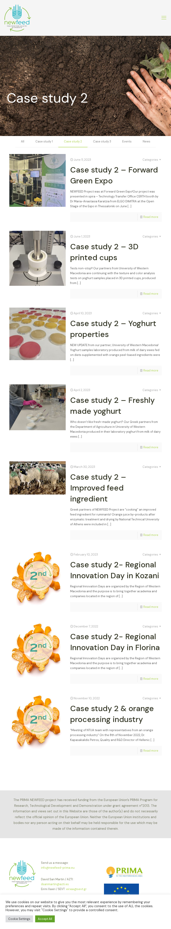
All (22, 141)
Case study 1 (44, 141)
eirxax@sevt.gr (76, 889)
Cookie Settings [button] (19, 919)
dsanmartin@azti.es (55, 884)
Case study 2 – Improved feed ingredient (98, 488)
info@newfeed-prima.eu (58, 868)
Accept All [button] (45, 919)
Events (127, 141)
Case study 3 (102, 141)
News (146, 141)
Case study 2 (73, 141)
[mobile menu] (164, 18)
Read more (150, 217)
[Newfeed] (17, 18)
